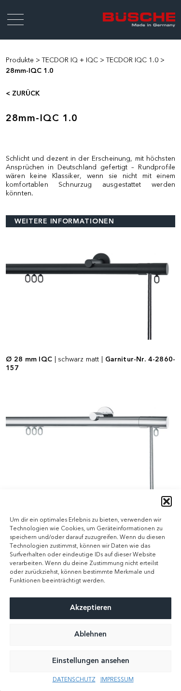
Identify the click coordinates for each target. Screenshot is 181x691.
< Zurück (23, 93)
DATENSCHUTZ (74, 680)
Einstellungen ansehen (90, 661)
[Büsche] (139, 20)
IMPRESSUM (117, 680)
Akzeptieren (90, 608)
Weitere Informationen (64, 221)
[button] (166, 501)
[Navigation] (15, 19)
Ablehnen (90, 634)
